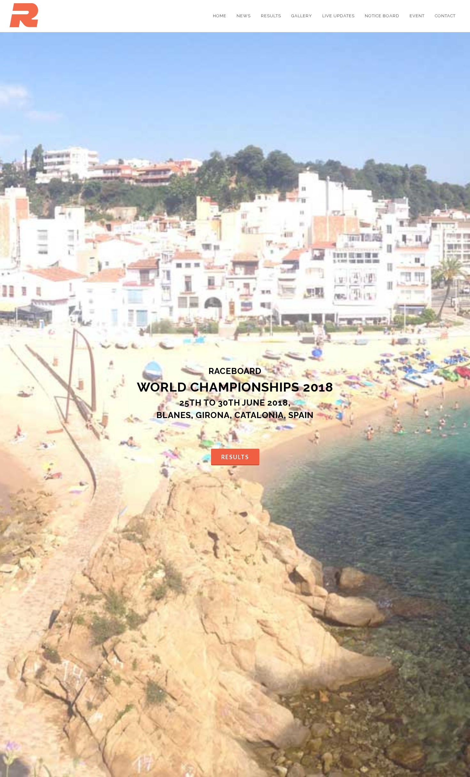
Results (235, 457)
